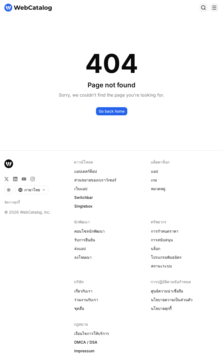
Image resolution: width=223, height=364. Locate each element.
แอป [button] (154, 171)
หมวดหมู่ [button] (158, 188)
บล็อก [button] (155, 248)
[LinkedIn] (15, 179)
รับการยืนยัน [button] (84, 239)
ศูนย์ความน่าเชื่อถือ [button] (167, 291)
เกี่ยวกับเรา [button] (83, 291)
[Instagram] (32, 179)
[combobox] (31, 190)
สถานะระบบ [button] (161, 266)
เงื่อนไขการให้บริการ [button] (91, 333)
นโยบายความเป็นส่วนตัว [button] (172, 299)
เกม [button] (154, 180)
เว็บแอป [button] (80, 188)
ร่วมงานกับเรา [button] (86, 299)
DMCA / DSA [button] (85, 342)
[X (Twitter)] (6, 179)
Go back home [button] (112, 111)
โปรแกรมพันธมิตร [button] (166, 257)
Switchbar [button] (83, 197)
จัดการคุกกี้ (12, 202)
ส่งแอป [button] (80, 248)
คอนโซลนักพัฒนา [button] (89, 231)
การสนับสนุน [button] (162, 239)
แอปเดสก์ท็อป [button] (85, 171)
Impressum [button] (84, 350)
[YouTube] (24, 179)
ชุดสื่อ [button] (79, 308)
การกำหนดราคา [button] (164, 231)
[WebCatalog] (8, 163)
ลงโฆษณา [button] (83, 257)
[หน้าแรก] (28, 7)
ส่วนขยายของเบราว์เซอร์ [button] (95, 180)
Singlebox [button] (83, 206)
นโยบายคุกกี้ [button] (161, 308)
